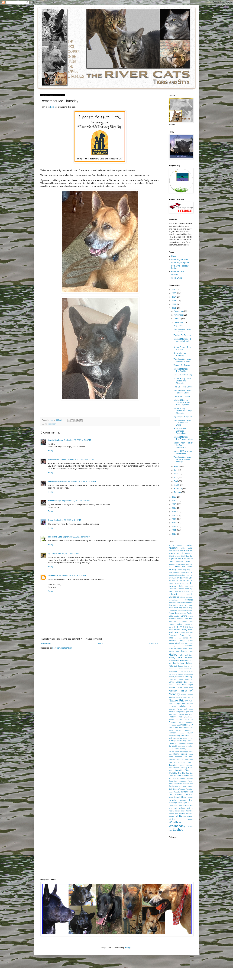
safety (177, 735)
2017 (174, 508)
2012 (174, 526)
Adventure (173, 548)
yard (170, 830)
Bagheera (173, 559)
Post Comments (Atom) (62, 648)
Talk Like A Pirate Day (183, 375)
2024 (174, 297)
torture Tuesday (175, 792)
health (176, 663)
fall (186, 618)
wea (176, 813)
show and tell (183, 746)
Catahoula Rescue (176, 589)
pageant (172, 709)
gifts (186, 643)
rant (191, 728)
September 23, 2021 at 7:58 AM (77, 440)
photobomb (188, 717)
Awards (174, 275)
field (186, 627)
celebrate (173, 594)
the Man (185, 776)
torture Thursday (186, 789)
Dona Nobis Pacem (176, 610)
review (190, 733)
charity (190, 594)
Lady (185, 677)
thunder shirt (188, 784)
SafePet (172, 735)
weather (182, 813)
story (171, 757)
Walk (183, 811)
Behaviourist (180, 564)
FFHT (182, 627)
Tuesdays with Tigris (178, 803)
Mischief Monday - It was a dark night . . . (183, 341)
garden (171, 643)
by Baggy (172, 578)
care (186, 586)
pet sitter (189, 714)
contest (189, 599)
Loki (184, 685)
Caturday (177, 591)
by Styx (186, 580)
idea (173, 674)
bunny (188, 575)
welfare (171, 816)
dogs (191, 608)
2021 (174, 308)
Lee (191, 682)
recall (171, 730)
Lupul (190, 685)
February (178, 488)
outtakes (182, 706)
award (171, 556)
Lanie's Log (182, 682)
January (177, 492)
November (178, 315)
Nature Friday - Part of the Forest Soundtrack (183, 445)
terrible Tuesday (181, 768)
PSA (170, 728)
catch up (189, 589)
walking (189, 811)
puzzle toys (177, 728)
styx (191, 757)
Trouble (190, 797)
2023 (174, 300)
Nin (183, 703)
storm (191, 754)
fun (191, 638)
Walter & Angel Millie (57, 481)
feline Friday (175, 624)
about (179, 545)
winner (190, 816)
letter (178, 685)
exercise (172, 618)
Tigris (171, 786)
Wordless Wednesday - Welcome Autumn (183, 360)
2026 (174, 289)
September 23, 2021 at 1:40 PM (67, 520)
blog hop (177, 572)
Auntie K (189, 553)
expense (180, 618)
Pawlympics (180, 712)
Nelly (191, 701)
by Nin (178, 580)
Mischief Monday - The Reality (181, 370)
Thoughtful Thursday (185, 778)
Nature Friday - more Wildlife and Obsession (182, 380)
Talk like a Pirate (177, 762)
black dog (182, 570)
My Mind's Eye (54, 501)
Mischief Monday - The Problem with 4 (183, 438)
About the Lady (177, 271)
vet (175, 808)
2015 (174, 515)
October (177, 318)
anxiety (172, 553)
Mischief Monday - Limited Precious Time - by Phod (182, 402)
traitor (171, 797)
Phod (180, 717)
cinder (182, 597)
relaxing (178, 730)
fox (191, 632)
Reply (50, 450)
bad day (189, 556)
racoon (186, 728)
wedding (189, 813)
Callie (181, 586)
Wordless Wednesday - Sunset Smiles (183, 391)
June (176, 474)
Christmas (174, 597)
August (177, 466)
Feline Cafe (187, 621)
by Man (172, 580)
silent (171, 749)
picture (171, 719)
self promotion (175, 738)
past (191, 709)
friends (185, 638)
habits (184, 651)
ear (185, 613)
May (176, 477)
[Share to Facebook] (78, 420)
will (185, 816)
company (189, 597)
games (190, 640)
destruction (173, 608)
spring (184, 754)
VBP (170, 808)
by (192, 575)
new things (174, 703)
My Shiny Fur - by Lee (183, 417)
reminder (172, 733)
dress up (179, 613)
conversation (174, 602)
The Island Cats (55, 537)
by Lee (189, 577)
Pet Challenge (178, 714)
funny (182, 640)
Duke (50, 520)
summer (172, 759)
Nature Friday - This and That (182, 348)
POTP (190, 719)
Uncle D (181, 806)
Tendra (172, 768)
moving (190, 694)
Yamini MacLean (55, 440)
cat (191, 586)
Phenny (172, 717)
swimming (189, 759)
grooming (177, 648)
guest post (188, 648)
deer (191, 605)
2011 (174, 530)
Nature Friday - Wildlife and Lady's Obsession (183, 410)
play (185, 719)
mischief (173, 690)
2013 (174, 523)
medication (188, 687)
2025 (174, 293)
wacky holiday (174, 811)
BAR (184, 559)
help (182, 663)
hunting (176, 671)
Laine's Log (188, 679)
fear (191, 618)
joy (176, 677)
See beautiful (187, 735)
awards (177, 556)
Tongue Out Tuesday (182, 365)
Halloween (174, 660)
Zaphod (178, 829)
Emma (184, 616)
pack (191, 706)
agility (190, 548)
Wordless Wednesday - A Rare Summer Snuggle (183, 459)
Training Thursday (184, 794)
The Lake (177, 776)
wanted (171, 813)
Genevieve (53, 575)
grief (171, 648)
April (176, 481)
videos (182, 808)
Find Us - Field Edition (183, 387)
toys (186, 791)
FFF (176, 626)
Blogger (128, 947)
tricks (183, 797)
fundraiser (173, 640)
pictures (178, 719)
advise (183, 548)
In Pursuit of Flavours (184, 674)
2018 (174, 504)
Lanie (171, 682)
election (177, 616)
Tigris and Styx (180, 786)
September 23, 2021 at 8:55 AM (80, 459)
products (189, 722)
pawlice (172, 712)
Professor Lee (174, 725)
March (177, 485)
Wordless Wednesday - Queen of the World (183, 422)
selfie (185, 738)
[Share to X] (75, 420)
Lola (52, 107)
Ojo (49, 553)
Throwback (177, 784)
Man (180, 687)
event (190, 616)
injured (171, 677)
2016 (174, 512)
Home (100, 643)
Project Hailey (186, 725)
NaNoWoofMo (181, 697)
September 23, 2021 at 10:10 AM (82, 481)
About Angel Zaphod (180, 263)
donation (186, 610)
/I (169, 545)
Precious (172, 722)
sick (191, 746)
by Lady (180, 578)
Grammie (189, 646)
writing (190, 826)
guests (171, 651)
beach (171, 561)
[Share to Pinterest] (81, 420)
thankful (178, 770)
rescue (181, 733)
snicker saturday (175, 751)
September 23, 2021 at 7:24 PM (72, 575)
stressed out (181, 757)
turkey (190, 803)
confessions (173, 600)
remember (52, 424)
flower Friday (180, 629)
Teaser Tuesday (186, 765)
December (178, 311)
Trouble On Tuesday (182, 335)
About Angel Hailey (179, 259)
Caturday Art (187, 591)
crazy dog (188, 602)
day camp (173, 605)
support (180, 759)
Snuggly (185, 751)
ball (179, 559)
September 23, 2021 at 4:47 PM (76, 537)
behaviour (179, 561)
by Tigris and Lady (181, 583)
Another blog (186, 550)
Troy (191, 800)
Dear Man (183, 605)
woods (190, 819)
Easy (171, 616)
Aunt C (180, 553)
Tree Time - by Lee (182, 396)
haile (191, 651)
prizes (181, 722)
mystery (172, 697)
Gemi (177, 643)
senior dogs (182, 741)
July (176, 470)
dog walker (183, 608)
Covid (181, 602)
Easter (190, 613)
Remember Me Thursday (180, 354)
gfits (182, 643)
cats (170, 591)
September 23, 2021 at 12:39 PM (76, 501)
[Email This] (69, 420)
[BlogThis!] (72, 420)
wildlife (178, 816)
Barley (190, 559)
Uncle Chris (173, 806)
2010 (174, 534)
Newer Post (46, 643)
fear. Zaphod (174, 621)
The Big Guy (183, 773)
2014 (174, 519)
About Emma (176, 278)
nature (190, 697)
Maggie (172, 687)
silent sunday (180, 749)
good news (179, 646)
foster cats (185, 632)
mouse (183, 694)
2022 (174, 304)
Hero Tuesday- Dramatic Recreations (180, 430)
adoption (189, 545)
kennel (180, 677)
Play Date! (178, 325)
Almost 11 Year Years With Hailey (183, 452)
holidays (173, 666)
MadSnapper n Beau (57, 459)
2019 (174, 501)
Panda (179, 709)
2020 (174, 497)
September (179, 322)
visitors (190, 808)
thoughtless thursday (177, 781)
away (183, 556)
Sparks (176, 754)
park (185, 709)
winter (172, 819)
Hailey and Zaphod (181, 657)
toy (182, 792)
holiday (189, 663)
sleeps (190, 749)
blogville (184, 572)
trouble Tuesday (178, 800)
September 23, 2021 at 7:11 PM (65, 553)
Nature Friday (178, 700)
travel (177, 797)
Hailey (173, 654)
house (180, 666)
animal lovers (174, 551)
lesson (171, 685)
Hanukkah (184, 661)
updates (188, 805)
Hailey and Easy (186, 655)
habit (177, 651)
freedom (178, 638)
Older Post (154, 643)
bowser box (180, 575)
